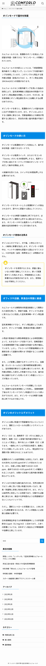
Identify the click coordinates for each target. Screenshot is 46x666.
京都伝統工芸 (9, 635)
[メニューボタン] (3, 3)
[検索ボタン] (42, 3)
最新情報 (8, 645)
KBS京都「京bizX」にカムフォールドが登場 (19, 568)
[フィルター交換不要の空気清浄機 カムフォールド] (23, 3)
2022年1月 (8, 604)
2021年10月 (8, 619)
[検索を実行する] (42, 541)
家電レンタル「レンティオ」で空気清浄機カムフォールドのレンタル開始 (23, 557)
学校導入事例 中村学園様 (12, 573)
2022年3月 (8, 599)
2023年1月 (8, 594)
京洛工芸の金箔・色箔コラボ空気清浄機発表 (19, 563)
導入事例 (8, 640)
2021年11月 (8, 614)
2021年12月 (8, 609)
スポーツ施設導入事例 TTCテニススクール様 (19, 578)
